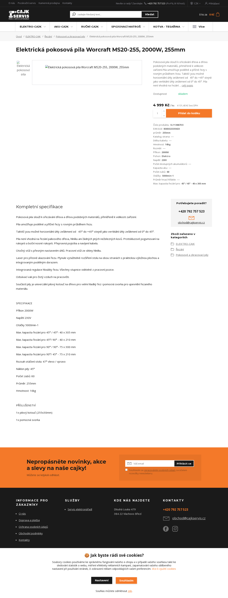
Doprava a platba (29, 520)
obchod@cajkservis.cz (191, 222)
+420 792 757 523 (156, 3)
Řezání (48, 36)
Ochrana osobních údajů (33, 526)
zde (130, 591)
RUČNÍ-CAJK (90, 26)
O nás (12, 3)
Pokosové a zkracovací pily (70, 36)
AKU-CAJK (61, 26)
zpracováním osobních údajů (159, 470)
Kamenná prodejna (49, 3)
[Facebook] (167, 530)
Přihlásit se (184, 463)
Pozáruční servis (27, 3)
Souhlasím (126, 580)
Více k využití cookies (164, 568)
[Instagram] (177, 530)
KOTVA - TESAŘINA (166, 26)
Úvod (19, 36)
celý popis (187, 85)
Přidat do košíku (189, 113)
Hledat (149, 14)
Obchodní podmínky (31, 533)
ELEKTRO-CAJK (31, 26)
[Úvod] (27, 14)
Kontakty (67, 3)
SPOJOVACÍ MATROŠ (126, 26)
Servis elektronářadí (80, 509)
